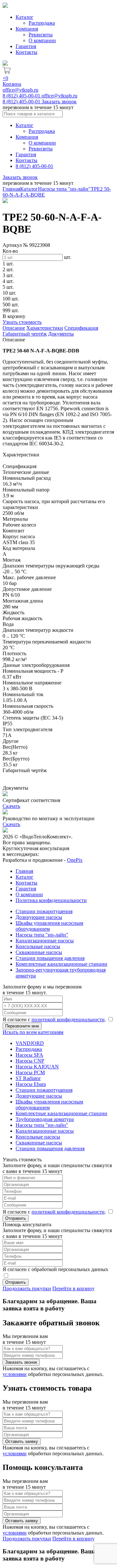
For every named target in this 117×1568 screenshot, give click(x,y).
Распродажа (42, 23)
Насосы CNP (30, 1061)
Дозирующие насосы (39, 917)
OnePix (75, 860)
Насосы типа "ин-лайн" (64, 189)
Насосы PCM (30, 1072)
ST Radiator (28, 1078)
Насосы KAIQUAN (37, 1066)
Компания (27, 29)
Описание (14, 328)
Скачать (11, 806)
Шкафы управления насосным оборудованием (49, 926)
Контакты (26, 52)
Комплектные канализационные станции (61, 964)
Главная (11, 189)
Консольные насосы (38, 946)
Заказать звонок (59, 101)
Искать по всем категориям (33, 1032)
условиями (15, 1374)
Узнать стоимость (22, 322)
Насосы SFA (29, 1055)
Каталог (24, 17)
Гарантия (26, 46)
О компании (42, 40)
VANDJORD (30, 1043)
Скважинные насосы (39, 952)
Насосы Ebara (31, 1084)
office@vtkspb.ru (20, 90)
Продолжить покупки (27, 1288)
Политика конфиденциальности (51, 900)
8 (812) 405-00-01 (22, 95)
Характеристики (44, 328)
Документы (61, 334)
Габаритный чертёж (25, 334)
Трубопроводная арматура (45, 1119)
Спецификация (81, 328)
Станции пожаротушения (44, 911)
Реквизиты (41, 34)
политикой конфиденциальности (68, 1019)
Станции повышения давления (50, 958)
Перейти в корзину (73, 1288)
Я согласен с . (55, 1019)
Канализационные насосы (45, 940)
